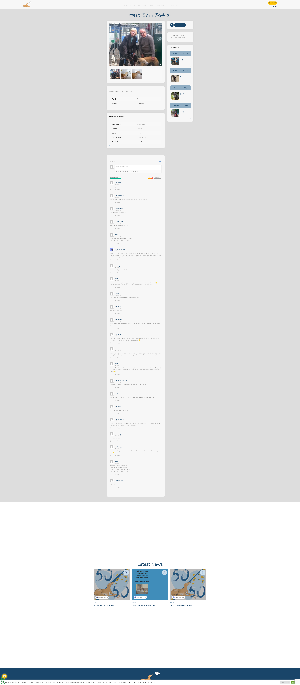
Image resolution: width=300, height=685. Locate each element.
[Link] (134, 171)
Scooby (182, 93)
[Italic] (119, 171)
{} (135, 171)
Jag (181, 59)
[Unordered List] (127, 171)
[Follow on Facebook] (273, 6)
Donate (274, 3)
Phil (181, 76)
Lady (182, 111)
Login (159, 161)
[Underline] (121, 171)
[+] (138, 171)
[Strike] (123, 171)
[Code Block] (132, 171)
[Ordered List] (125, 171)
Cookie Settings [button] (285, 682)
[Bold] (116, 171)
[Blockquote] (129, 171)
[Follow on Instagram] (276, 6)
